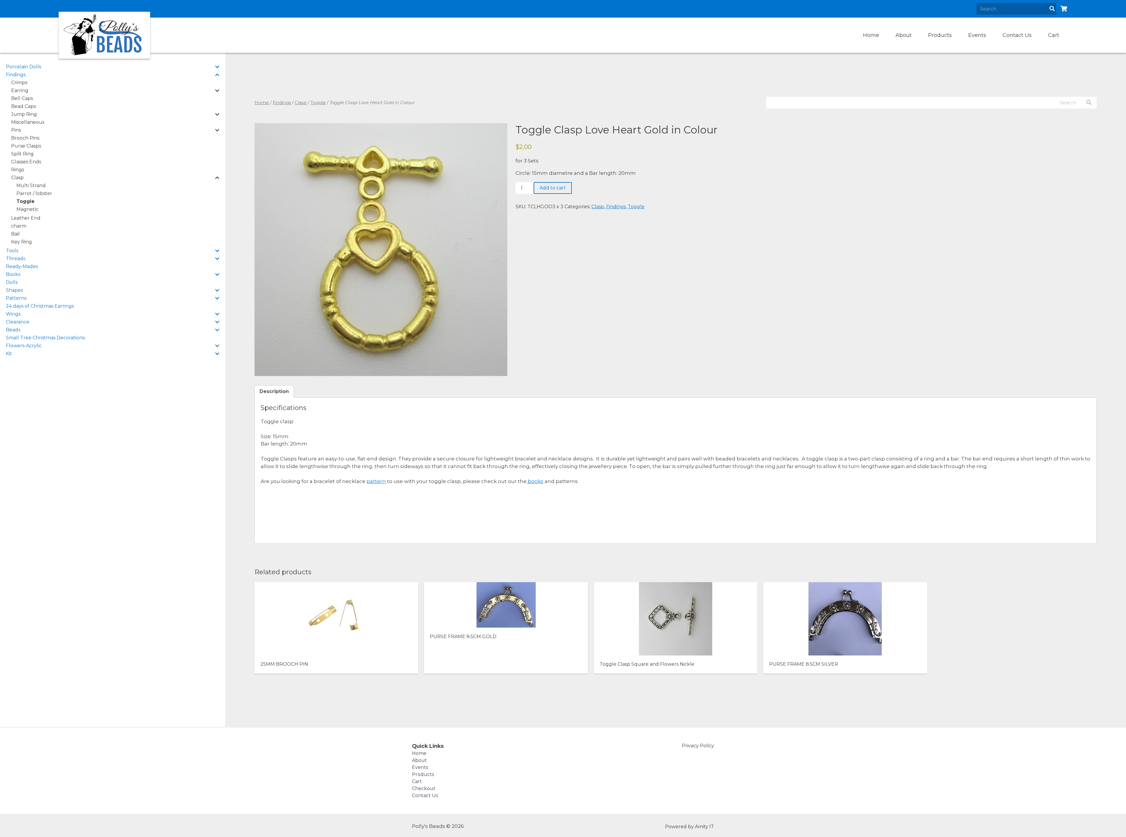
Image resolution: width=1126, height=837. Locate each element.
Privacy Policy (698, 745)
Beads (13, 330)
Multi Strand (31, 185)
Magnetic (27, 209)
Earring (19, 90)
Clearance (17, 322)
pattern (376, 481)
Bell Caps (22, 98)
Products (940, 35)
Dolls (12, 282)
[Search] (1052, 9)
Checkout (423, 788)
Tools (12, 250)
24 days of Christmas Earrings (40, 306)
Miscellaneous (27, 122)
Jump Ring (24, 114)
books (535, 481)
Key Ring (21, 242)
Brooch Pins (25, 138)
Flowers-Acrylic (24, 345)
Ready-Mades (22, 266)
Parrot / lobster (34, 193)
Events (977, 35)
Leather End (25, 218)
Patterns (16, 298)
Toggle (25, 201)
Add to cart (553, 188)
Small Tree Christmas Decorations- (46, 337)
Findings (16, 74)
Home (871, 35)
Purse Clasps (26, 146)
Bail (15, 234)
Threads (15, 258)
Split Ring (22, 154)
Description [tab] (274, 391)
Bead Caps (23, 106)
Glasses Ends (26, 162)
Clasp (17, 177)
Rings (17, 169)
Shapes (14, 290)
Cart (1053, 35)
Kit (9, 353)
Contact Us (1017, 35)
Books (13, 274)
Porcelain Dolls (23, 67)
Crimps (19, 82)
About (904, 35)
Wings (13, 314)
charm (18, 226)
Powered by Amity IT (689, 826)
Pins (16, 130)
